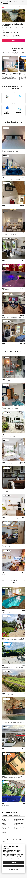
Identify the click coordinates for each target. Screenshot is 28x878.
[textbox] (7, 37)
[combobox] (13, 32)
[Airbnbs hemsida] (3, 7)
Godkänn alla (13, 862)
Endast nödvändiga (13, 866)
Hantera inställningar (13, 869)
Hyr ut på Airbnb (21, 7)
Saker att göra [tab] (17, 815)
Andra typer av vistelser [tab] (7, 815)
